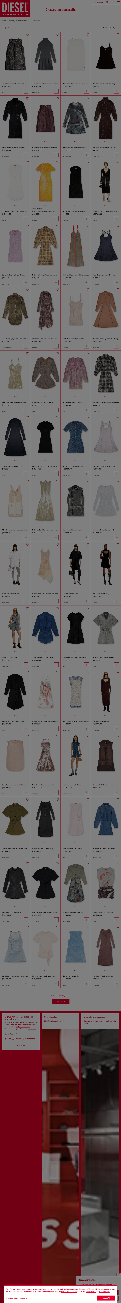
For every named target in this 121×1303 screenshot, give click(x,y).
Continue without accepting (16, 1298)
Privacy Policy (91, 1291)
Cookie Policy (104, 1291)
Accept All (106, 1298)
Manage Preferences (69, 1291)
